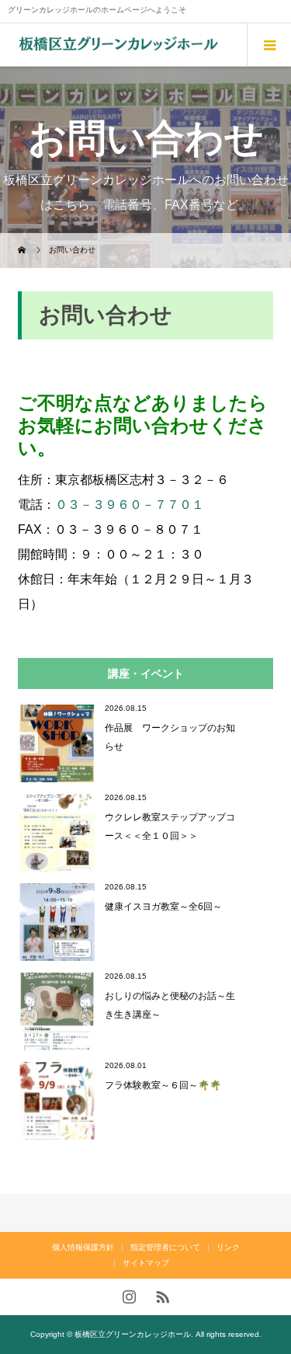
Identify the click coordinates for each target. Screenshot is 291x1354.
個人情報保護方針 (83, 1247)
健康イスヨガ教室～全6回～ (163, 906)
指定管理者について (165, 1247)
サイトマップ (146, 1262)
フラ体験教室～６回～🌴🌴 (163, 1084)
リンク (228, 1247)
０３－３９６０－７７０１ (129, 504)
